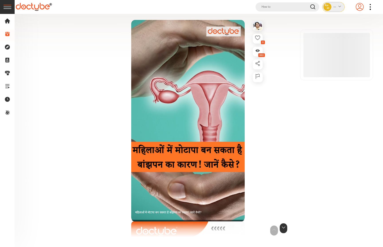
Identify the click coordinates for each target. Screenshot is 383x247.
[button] (333, 7)
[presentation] (7, 7)
